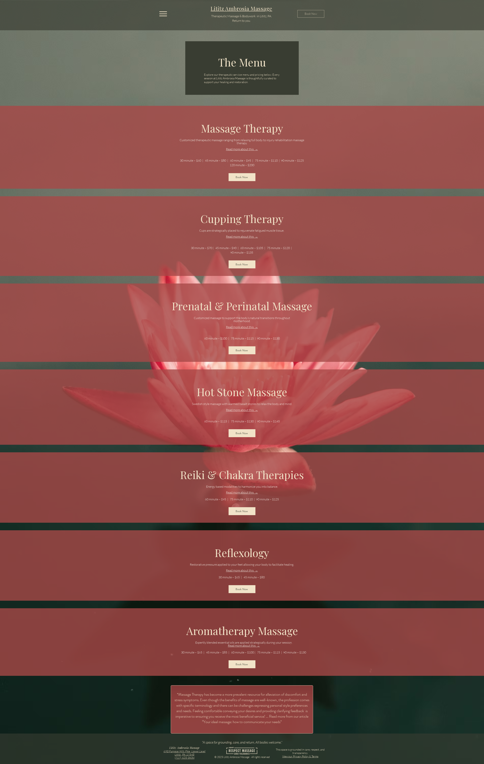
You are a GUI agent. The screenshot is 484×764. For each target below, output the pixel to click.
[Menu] (163, 13)
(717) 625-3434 (185, 757)
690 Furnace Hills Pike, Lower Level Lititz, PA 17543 (185, 753)
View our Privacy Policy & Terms (300, 756)
